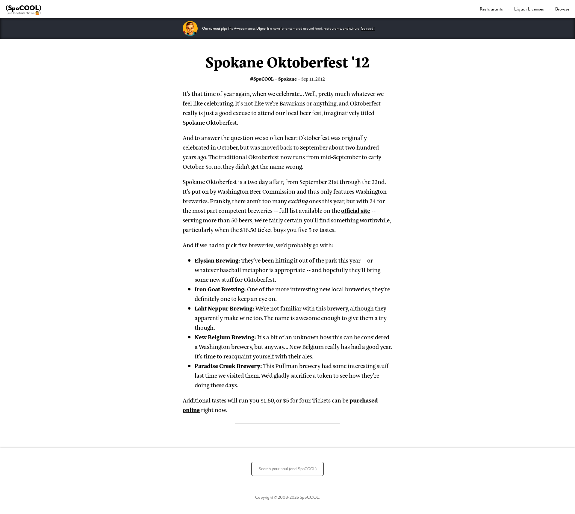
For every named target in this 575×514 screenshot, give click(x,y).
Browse (562, 9)
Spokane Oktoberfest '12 (287, 61)
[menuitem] (495, 9)
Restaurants (492, 9)
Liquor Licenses (529, 9)
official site (355, 210)
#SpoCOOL (262, 78)
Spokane (287, 78)
